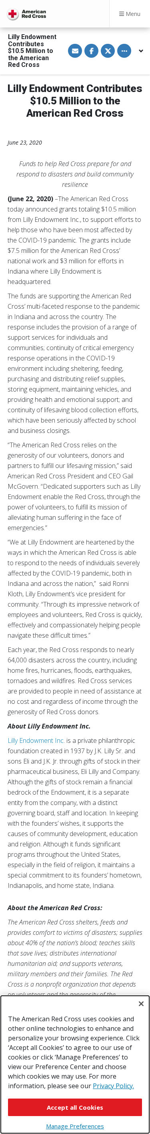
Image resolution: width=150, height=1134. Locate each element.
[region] (75, 1064)
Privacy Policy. (113, 1085)
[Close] (141, 1004)
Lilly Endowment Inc (36, 740)
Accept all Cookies (75, 1107)
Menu (132, 14)
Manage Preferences (75, 1126)
